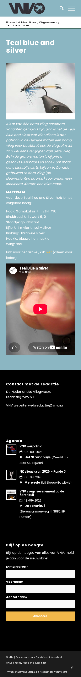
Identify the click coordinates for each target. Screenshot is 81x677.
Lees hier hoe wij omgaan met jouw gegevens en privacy (37, 626)
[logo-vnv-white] (33, 8)
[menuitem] (69, 8)
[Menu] (69, 8)
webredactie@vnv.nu (45, 405)
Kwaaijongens (13, 663)
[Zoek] (59, 8)
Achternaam (16, 597)
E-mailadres (17, 567)
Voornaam (14, 582)
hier (49, 252)
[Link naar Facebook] (72, 668)
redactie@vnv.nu (20, 397)
